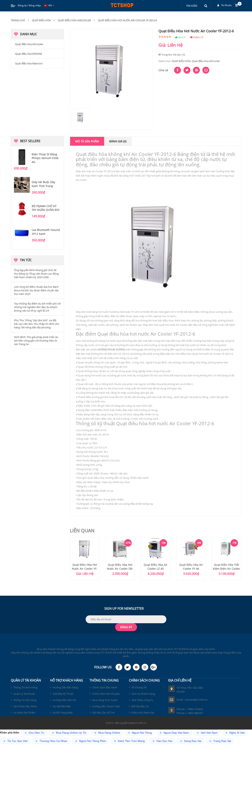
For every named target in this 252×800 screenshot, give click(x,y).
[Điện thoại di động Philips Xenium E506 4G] (22, 157)
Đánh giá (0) (117, 141)
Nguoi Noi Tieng (140, 732)
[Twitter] (127, 667)
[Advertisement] (37, 101)
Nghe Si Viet (235, 732)
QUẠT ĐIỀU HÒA (41, 20)
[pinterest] (136, 667)
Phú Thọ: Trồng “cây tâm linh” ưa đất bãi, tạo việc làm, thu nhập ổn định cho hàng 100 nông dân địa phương (36, 324)
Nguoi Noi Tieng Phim (90, 741)
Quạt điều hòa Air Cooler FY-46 (191, 566)
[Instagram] (145, 667)
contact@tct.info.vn (196, 699)
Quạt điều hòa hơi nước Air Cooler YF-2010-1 (84, 568)
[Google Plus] (153, 667)
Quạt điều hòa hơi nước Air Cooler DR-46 (120, 568)
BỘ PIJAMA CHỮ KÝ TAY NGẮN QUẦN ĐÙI (45, 208)
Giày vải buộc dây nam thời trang (43, 184)
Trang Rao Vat (220, 741)
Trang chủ (18, 20)
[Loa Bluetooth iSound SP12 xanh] (22, 233)
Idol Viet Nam (207, 732)
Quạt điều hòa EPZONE (28, 54)
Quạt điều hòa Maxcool (28, 63)
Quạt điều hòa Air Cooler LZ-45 (156, 566)
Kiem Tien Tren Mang (129, 741)
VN (50, 5)
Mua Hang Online (107, 732)
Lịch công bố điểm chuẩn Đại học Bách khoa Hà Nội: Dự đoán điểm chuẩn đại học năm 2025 (36, 290)
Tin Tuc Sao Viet (16, 741)
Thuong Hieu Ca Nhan (51, 741)
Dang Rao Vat (190, 741)
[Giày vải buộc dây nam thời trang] (22, 185)
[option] (84, 558)
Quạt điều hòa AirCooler (74, 20)
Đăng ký (22, 5)
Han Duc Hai (162, 741)
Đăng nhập (35, 5)
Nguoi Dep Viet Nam (174, 732)
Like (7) (181, 37)
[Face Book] (119, 667)
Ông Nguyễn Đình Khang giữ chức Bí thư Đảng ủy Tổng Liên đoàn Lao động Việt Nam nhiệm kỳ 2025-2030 (36, 273)
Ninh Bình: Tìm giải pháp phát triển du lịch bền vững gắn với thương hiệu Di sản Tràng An (36, 340)
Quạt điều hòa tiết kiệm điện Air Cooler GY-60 (226, 568)
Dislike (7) (197, 37)
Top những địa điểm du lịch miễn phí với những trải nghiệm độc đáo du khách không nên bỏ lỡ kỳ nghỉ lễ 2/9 (37, 307)
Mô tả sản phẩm (87, 141)
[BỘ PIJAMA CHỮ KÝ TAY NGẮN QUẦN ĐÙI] (22, 209)
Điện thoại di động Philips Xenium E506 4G (45, 158)
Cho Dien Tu (34, 732)
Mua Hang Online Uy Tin (69, 732)
